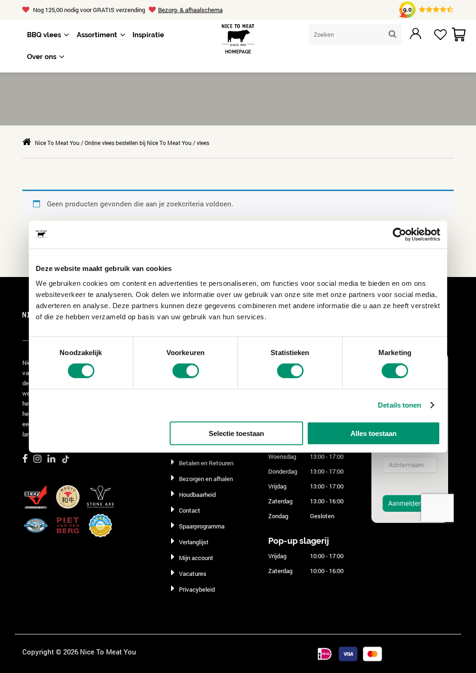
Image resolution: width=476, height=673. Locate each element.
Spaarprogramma (202, 526)
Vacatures (192, 573)
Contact (189, 510)
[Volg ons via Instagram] (37, 458)
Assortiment (97, 35)
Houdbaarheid (197, 494)
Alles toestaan (373, 433)
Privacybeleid (197, 589)
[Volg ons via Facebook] (24, 458)
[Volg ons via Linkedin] (51, 458)
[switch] (185, 370)
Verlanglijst (194, 542)
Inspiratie (148, 35)
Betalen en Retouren (206, 463)
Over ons (41, 57)
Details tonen (399, 405)
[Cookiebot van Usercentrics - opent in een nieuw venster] (399, 235)
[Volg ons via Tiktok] (65, 458)
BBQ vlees (44, 35)
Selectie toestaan (236, 433)
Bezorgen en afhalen (206, 479)
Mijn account (196, 558)
